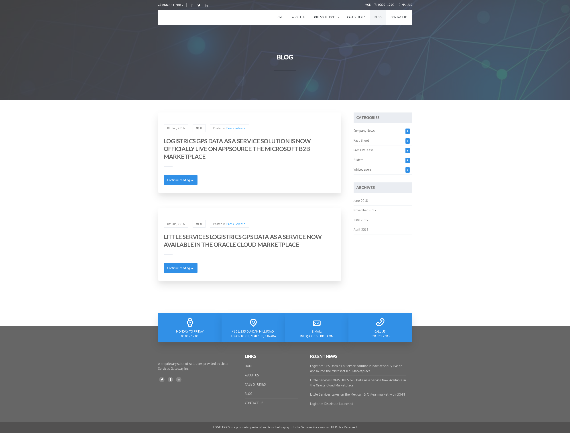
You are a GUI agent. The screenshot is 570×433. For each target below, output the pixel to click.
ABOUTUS (252, 375)
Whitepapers (363, 169)
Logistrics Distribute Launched (331, 404)
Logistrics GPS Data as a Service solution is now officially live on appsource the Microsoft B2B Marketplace (237, 148)
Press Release (235, 128)
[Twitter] (162, 379)
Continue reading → (180, 180)
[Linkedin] (179, 379)
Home (279, 17)
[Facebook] (170, 379)
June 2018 (361, 200)
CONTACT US (254, 403)
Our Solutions (324, 17)
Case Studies (356, 17)
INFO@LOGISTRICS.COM (317, 336)
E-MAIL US (405, 5)
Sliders (358, 160)
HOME (249, 366)
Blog (378, 17)
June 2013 (361, 220)
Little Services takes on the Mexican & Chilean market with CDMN (357, 394)
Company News (364, 131)
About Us (298, 17)
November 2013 (365, 210)
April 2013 (361, 229)
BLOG (248, 394)
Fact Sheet (361, 140)
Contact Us (399, 17)
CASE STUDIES (255, 384)
